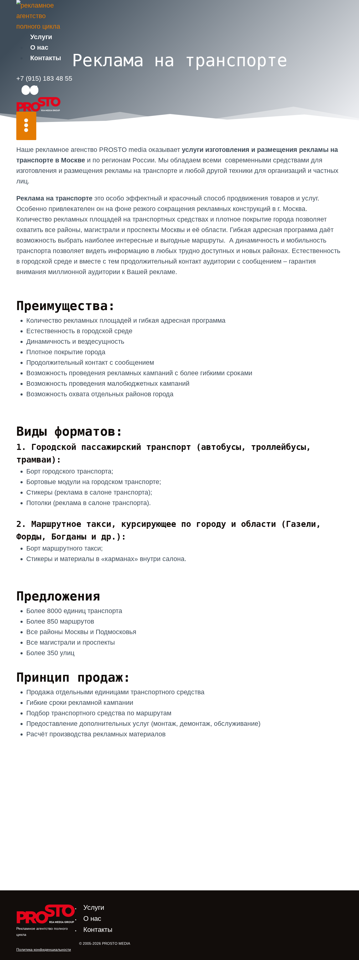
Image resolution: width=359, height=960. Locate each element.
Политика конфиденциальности (43, 949)
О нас (39, 47)
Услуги (41, 36)
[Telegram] (34, 90)
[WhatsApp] (26, 90)
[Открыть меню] (26, 126)
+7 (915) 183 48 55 (44, 78)
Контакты (45, 57)
